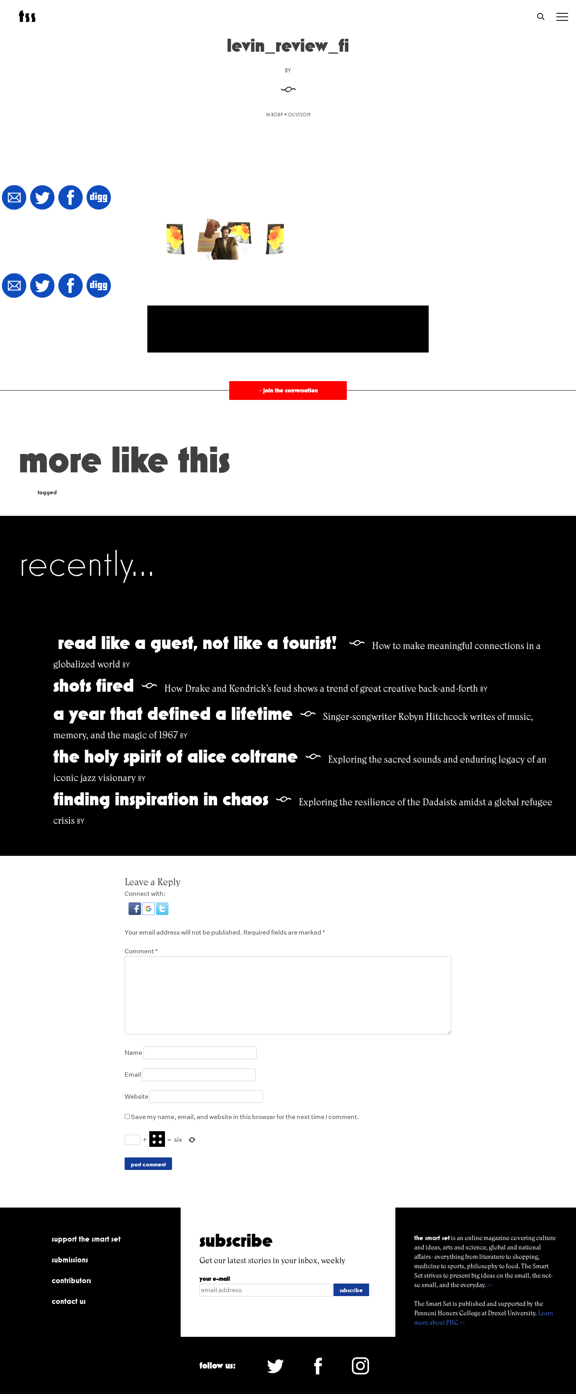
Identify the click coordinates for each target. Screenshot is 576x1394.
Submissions (70, 1260)
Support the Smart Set (86, 1239)
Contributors (71, 1280)
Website (137, 1096)
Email (133, 1074)
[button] (135, 913)
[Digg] (99, 198)
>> (490, 1285)
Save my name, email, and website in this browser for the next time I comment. (245, 1117)
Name (133, 1052)
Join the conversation (287, 390)
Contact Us (69, 1301)
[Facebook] (70, 198)
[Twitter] (42, 198)
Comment (141, 951)
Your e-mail (214, 1278)
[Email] (14, 198)
